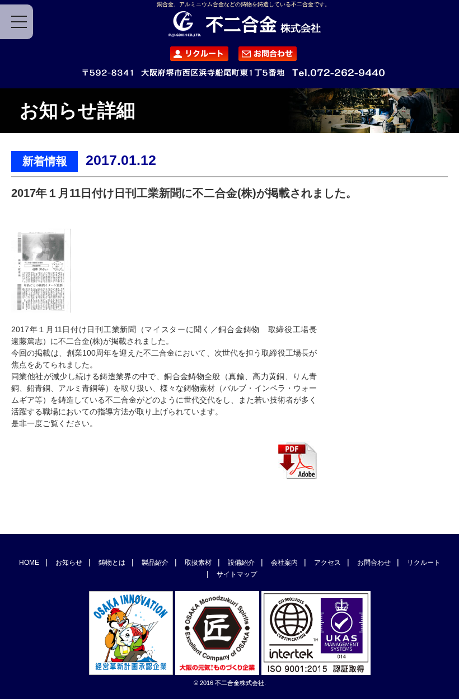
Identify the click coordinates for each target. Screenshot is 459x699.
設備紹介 (241, 562)
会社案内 (284, 562)
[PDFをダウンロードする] (297, 476)
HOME (29, 562)
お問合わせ (374, 562)
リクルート (424, 562)
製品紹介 (155, 562)
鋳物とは (112, 562)
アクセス (327, 562)
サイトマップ (237, 574)
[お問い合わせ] (264, 54)
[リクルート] (195, 54)
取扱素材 (198, 562)
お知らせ (68, 562)
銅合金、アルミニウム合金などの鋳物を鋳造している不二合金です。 (243, 4)
